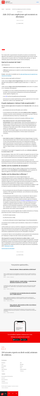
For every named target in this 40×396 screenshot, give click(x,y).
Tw (16, 393)
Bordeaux (3, 362)
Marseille (21, 364)
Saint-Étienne (4, 369)
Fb (9, 393)
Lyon (2, 364)
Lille (21, 362)
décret (32, 118)
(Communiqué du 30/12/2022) (8, 248)
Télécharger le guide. (8, 246)
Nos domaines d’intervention (7, 376)
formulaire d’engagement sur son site (29, 200)
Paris (21, 367)
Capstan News (8, 9)
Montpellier (4, 366)
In (12, 393)
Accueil (3, 9)
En (5, 393)
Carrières (3, 381)
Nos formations (5, 379)
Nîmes (3, 367)
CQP (6, 96)
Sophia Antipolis (23, 369)
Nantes (21, 366)
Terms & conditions (5, 387)
